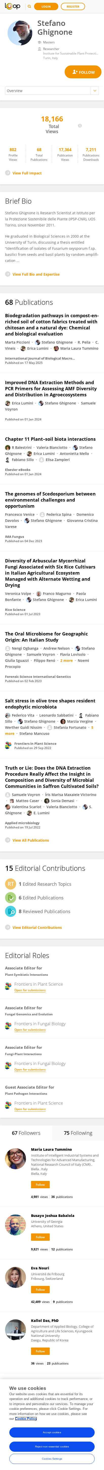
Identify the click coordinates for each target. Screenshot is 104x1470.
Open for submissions (30, 990)
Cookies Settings (52, 1458)
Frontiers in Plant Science (38, 984)
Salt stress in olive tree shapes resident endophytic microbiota (50, 704)
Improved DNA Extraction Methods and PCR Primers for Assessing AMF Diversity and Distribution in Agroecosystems (51, 388)
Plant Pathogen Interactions (26, 1093)
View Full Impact (27, 173)
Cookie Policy (26, 1419)
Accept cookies (52, 1432)
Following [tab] (78, 1132)
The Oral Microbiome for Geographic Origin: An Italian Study (46, 637)
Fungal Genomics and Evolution (29, 1014)
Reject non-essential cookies (52, 1446)
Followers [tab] (26, 1132)
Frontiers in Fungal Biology (40, 1023)
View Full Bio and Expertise (36, 274)
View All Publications (31, 840)
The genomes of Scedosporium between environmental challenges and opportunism (50, 500)
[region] (52, 1424)
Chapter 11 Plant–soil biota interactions (50, 439)
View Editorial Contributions (37, 927)
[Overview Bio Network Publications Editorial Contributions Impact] (52, 90)
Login (46, 6)
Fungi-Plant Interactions (23, 1054)
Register (73, 6)
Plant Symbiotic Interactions (26, 974)
